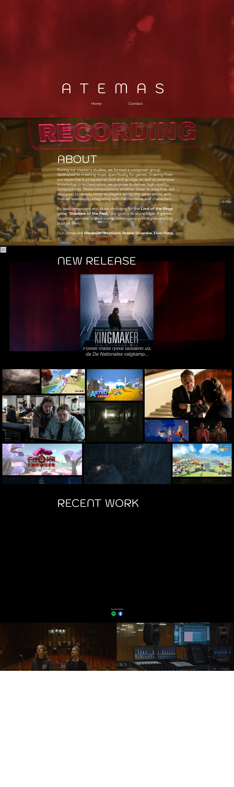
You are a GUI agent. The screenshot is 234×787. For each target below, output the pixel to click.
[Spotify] (114, 614)
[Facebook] (120, 614)
